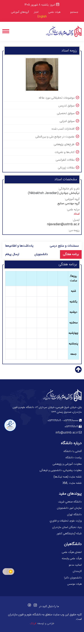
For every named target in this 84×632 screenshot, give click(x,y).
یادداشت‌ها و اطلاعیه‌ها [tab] (19, 246)
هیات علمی (54, 12)
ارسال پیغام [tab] (12, 254)
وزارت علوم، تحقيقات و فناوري (66, 521)
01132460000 (70, 420)
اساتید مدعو (75, 565)
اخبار (36, 12)
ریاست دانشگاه (73, 457)
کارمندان (77, 571)
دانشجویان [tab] (41, 254)
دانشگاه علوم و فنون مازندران (24, 614)
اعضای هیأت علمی (72, 552)
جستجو (74, 12)
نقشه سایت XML (72, 483)
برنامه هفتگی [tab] (71, 254)
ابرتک (33, 623)
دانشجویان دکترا (73, 577)
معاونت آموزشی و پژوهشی (67, 464)
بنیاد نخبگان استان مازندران (67, 527)
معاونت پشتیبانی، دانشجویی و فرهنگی (60, 470)
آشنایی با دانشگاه (72, 451)
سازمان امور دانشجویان (69, 508)
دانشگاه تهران (74, 514)
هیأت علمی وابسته (72, 558)
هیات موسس (74, 584)
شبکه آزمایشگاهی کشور (69, 533)
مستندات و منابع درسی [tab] (64, 246)
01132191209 (54, 420)
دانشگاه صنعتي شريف (70, 501)
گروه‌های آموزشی (20, 12)
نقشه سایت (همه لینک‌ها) (68, 477)
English (42, 16)
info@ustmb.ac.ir (67, 432)
